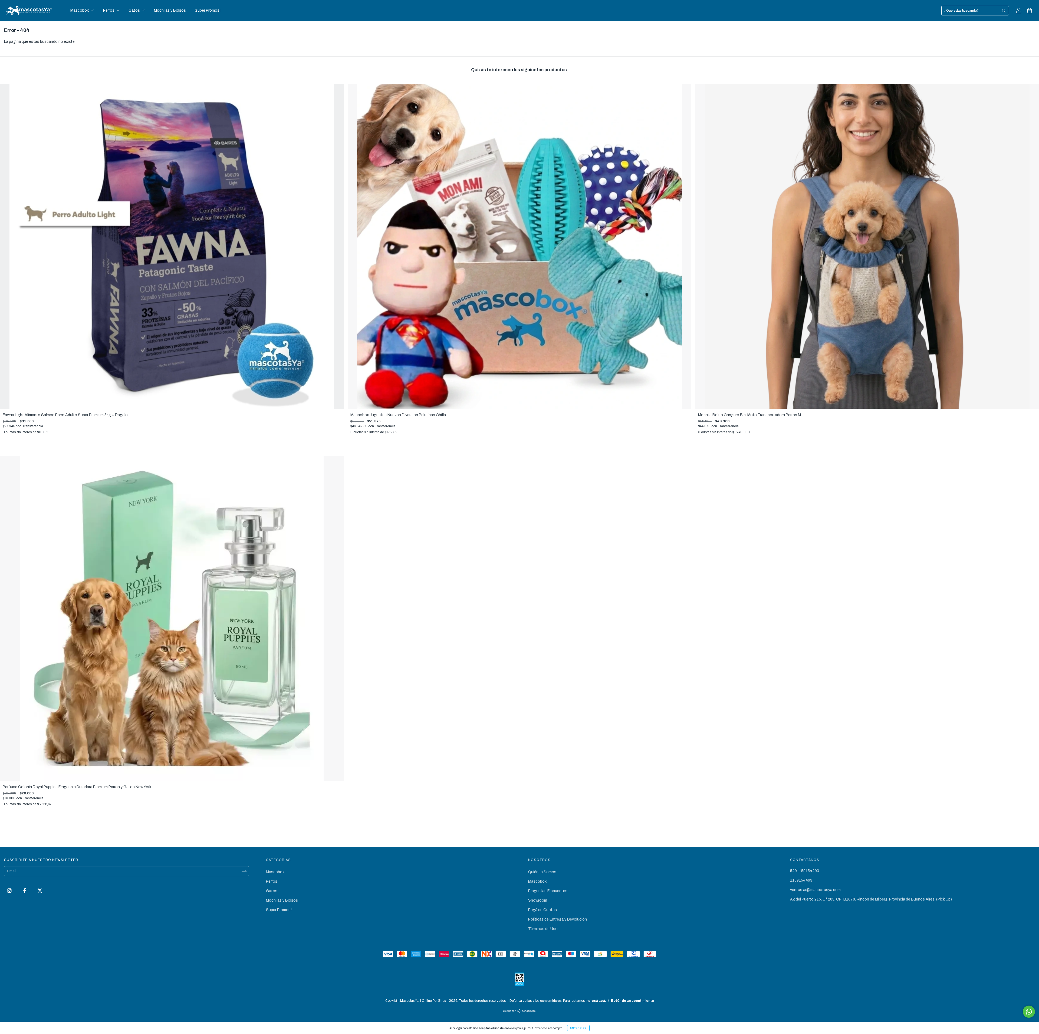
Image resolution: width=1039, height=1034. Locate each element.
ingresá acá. (596, 1001)
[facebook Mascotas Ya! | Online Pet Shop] (25, 891)
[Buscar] (1003, 10)
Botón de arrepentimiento (632, 1001)
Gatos (135, 10)
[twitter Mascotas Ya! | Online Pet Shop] (40, 891)
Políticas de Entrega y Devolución (557, 919)
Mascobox (80, 10)
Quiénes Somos (542, 872)
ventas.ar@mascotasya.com (815, 890)
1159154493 (801, 880)
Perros (109, 10)
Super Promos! (208, 10)
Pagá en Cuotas (542, 910)
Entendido (578, 1028)
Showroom (537, 900)
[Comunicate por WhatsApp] (1029, 1012)
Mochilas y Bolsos (170, 10)
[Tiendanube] (520, 1012)
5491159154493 (804, 871)
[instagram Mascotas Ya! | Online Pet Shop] (9, 891)
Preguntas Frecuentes (547, 891)
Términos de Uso (543, 929)
